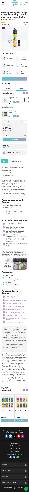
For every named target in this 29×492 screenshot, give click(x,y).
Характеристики (16, 161)
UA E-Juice (25, 24)
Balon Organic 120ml (7, 411)
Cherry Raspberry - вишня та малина (16, 300)
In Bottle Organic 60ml (21, 411)
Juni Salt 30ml (22, 254)
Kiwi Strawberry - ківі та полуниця (15, 306)
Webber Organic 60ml (13, 111)
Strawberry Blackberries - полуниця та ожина (16, 319)
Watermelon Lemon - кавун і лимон (15, 322)
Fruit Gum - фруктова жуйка (13, 303)
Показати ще (14, 79)
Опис (4, 161)
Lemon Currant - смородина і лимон (16, 309)
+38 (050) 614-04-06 (14, 449)
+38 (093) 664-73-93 (14, 451)
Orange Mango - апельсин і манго (15, 312)
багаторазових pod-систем (16, 251)
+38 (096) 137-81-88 (14, 446)
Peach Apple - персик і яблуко (14, 315)
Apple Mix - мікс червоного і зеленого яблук (14, 297)
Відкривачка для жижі (13, 97)
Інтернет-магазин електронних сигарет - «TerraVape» (14, 488)
